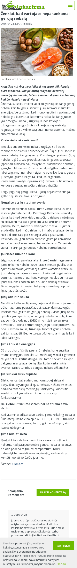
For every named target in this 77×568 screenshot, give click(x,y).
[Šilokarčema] (23, 9)
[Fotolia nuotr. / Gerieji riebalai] (37, 75)
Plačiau (61, 564)
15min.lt (17, 464)
